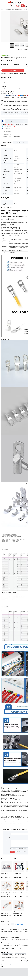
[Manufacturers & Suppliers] (14, 2)
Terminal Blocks (5, 945)
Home (2, 9)
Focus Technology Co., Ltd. (16, 970)
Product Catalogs (19, 924)
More (2, 966)
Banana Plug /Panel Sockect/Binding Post (9, 929)
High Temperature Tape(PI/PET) (7, 931)
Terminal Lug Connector (20, 957)
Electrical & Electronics (9, 9)
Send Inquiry (13, 70)
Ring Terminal (5, 948)
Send (12, 851)
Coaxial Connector (15, 945)
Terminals (25, 9)
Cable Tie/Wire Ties (17, 931)
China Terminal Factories (7, 954)
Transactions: (21, 124)
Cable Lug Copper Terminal (7, 960)
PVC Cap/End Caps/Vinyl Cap (19, 927)
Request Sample (22, 73)
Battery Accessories (5, 927)
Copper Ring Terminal (20, 960)
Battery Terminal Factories (20, 954)
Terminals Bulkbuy (6, 964)
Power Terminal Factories (7, 957)
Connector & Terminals (18, 9)
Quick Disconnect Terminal (16, 948)
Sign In (3, 136)
